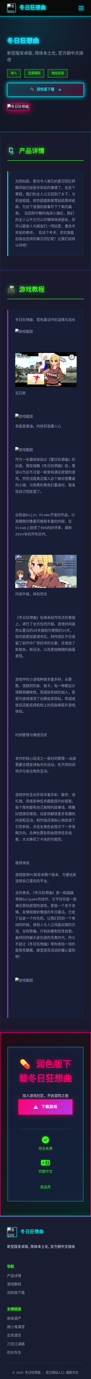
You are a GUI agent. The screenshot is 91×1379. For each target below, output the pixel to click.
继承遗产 (14, 1319)
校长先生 (14, 1353)
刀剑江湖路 (16, 1344)
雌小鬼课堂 (16, 1327)
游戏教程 (14, 1285)
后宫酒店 (14, 1336)
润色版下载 (16, 1293)
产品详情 (14, 1276)
